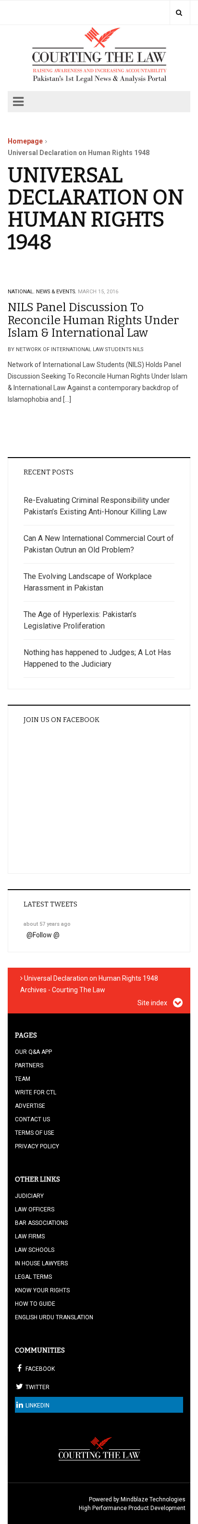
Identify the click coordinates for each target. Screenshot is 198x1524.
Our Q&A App (33, 1052)
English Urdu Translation (54, 1317)
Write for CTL (35, 1092)
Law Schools (34, 1250)
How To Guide (35, 1304)
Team (22, 1079)
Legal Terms (33, 1277)
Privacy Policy (37, 1146)
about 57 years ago (47, 924)
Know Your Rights (42, 1290)
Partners (29, 1065)
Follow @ (46, 935)
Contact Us (32, 1119)
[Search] (179, 12)
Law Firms (30, 1236)
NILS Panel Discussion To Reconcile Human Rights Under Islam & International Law (93, 320)
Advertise (30, 1106)
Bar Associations (41, 1223)
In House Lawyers (41, 1263)
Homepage (25, 141)
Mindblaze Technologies (153, 1499)
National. (21, 292)
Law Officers (34, 1209)
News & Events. (56, 292)
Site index (153, 1003)
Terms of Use (34, 1133)
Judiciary (29, 1196)
